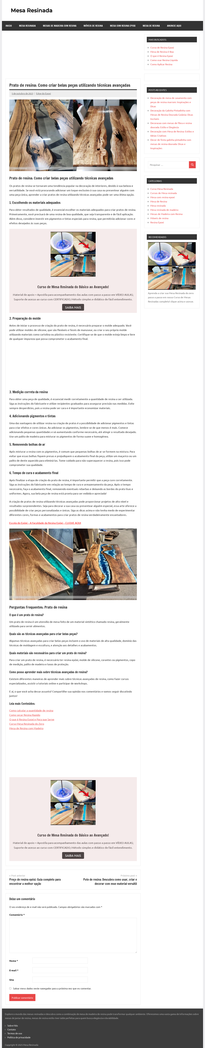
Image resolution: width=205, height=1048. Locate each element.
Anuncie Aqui (174, 25)
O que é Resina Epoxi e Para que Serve (31, 719)
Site (11, 979)
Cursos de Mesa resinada (163, 192)
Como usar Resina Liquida (164, 59)
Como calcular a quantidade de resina (31, 710)
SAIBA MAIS (73, 307)
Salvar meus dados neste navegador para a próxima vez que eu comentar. (52, 988)
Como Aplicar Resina (161, 64)
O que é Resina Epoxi (161, 55)
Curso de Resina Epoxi (162, 47)
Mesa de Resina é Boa (162, 51)
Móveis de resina (93, 25)
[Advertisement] (73, 56)
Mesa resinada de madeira (164, 209)
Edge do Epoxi (43, 93)
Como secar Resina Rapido (24, 714)
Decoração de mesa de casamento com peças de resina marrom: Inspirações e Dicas (171, 102)
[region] (39, 1024)
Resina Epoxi (157, 222)
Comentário (17, 914)
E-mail (13, 970)
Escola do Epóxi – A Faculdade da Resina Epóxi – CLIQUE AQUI (45, 522)
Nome (13, 960)
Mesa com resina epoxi (123, 25)
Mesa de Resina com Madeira (26, 728)
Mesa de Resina (151, 25)
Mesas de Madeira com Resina (59, 25)
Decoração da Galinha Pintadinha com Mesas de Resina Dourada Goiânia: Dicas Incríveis (171, 114)
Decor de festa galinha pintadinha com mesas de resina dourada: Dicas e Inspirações (170, 144)
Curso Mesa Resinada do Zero (26, 723)
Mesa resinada (27, 25)
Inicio (9, 25)
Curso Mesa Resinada (161, 188)
